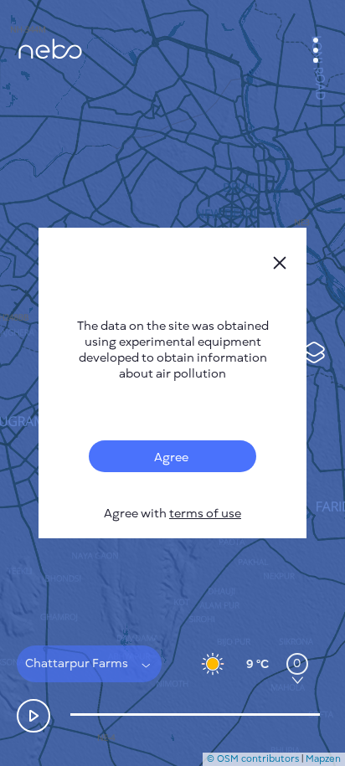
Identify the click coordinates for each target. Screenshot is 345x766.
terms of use (205, 514)
